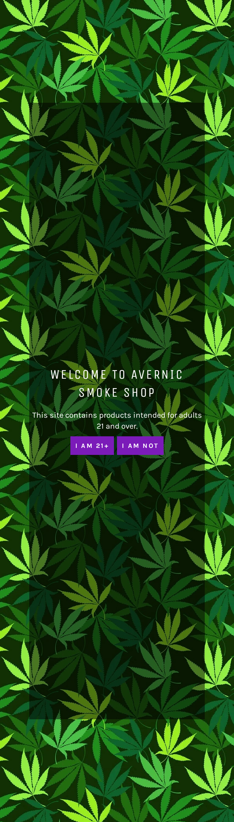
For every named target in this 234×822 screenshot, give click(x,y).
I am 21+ (92, 445)
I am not (140, 445)
